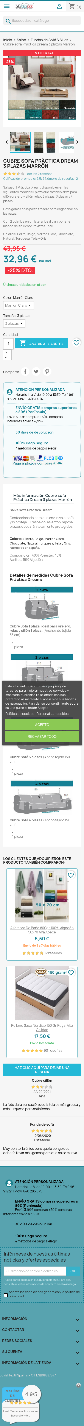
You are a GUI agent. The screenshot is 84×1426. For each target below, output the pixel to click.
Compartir (25, 371)
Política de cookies (19, 713)
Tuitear (36, 371)
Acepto (42, 724)
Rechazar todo (42, 736)
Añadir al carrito (41, 342)
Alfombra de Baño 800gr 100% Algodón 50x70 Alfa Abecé (42, 930)
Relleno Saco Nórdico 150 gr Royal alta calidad (42, 1027)
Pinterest (47, 371)
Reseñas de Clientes (12, 1395)
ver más (26, 1420)
